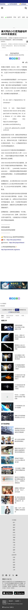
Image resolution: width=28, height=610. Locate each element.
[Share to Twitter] (12, 58)
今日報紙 (14, 520)
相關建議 (4, 601)
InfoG (14, 535)
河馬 (22, 315)
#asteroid (6, 111)
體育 (14, 559)
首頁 (2, 17)
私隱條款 (4, 602)
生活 (14, 547)
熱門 (19, 17)
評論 (14, 542)
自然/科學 (14, 554)
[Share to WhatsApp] (17, 58)
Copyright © (5, 603)
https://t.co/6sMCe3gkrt (10, 121)
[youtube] (16, 575)
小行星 (8, 317)
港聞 (23, 17)
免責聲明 (17, 601)
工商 (14, 569)
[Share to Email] (19, 58)
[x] (13, 575)
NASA (17, 315)
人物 (14, 544)
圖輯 (14, 567)
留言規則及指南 (2, 305)
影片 (14, 522)
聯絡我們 (11, 601)
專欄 (14, 537)
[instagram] (3, 575)
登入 (17, 309)
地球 (2, 317)
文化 (14, 552)
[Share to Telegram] (15, 58)
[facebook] (6, 575)
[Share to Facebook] (10, 58)
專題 (14, 540)
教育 (14, 562)
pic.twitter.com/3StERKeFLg (12, 124)
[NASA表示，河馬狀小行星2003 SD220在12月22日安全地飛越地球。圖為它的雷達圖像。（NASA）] (14, 39)
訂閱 (9, 312)
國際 (14, 530)
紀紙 (14, 557)
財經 (14, 532)
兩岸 (14, 527)
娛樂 (14, 564)
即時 (15, 17)
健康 (14, 549)
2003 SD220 (9, 315)
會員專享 (9, 17)
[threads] (10, 575)
